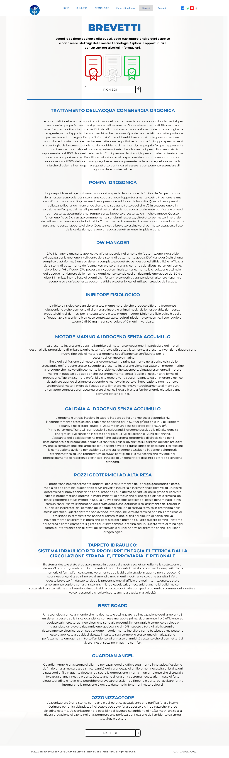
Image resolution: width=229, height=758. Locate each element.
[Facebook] (182, 8)
